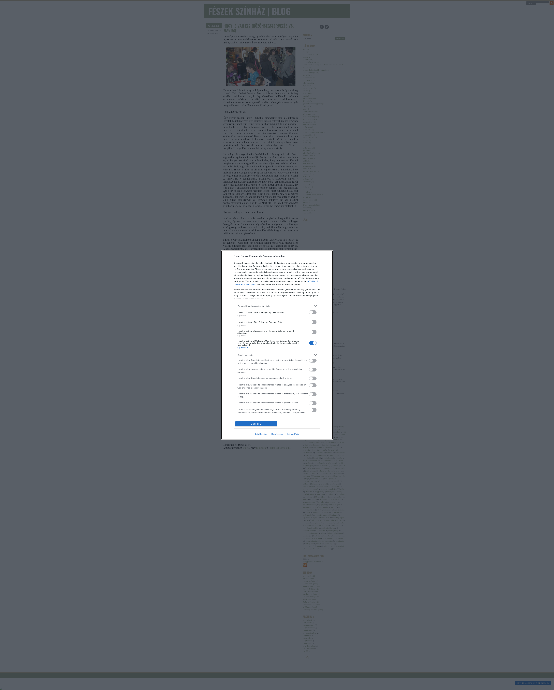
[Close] (327, 256)
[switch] (313, 312)
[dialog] (277, 345)
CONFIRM (256, 424)
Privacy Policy (293, 434)
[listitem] (277, 305)
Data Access (277, 434)
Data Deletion (260, 434)
